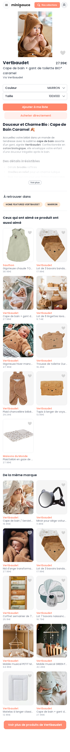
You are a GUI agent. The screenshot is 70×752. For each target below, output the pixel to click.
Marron (52, 204)
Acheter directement (35, 115)
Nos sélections (49, 5)
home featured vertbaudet (23, 204)
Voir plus (35, 182)
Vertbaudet (16, 63)
